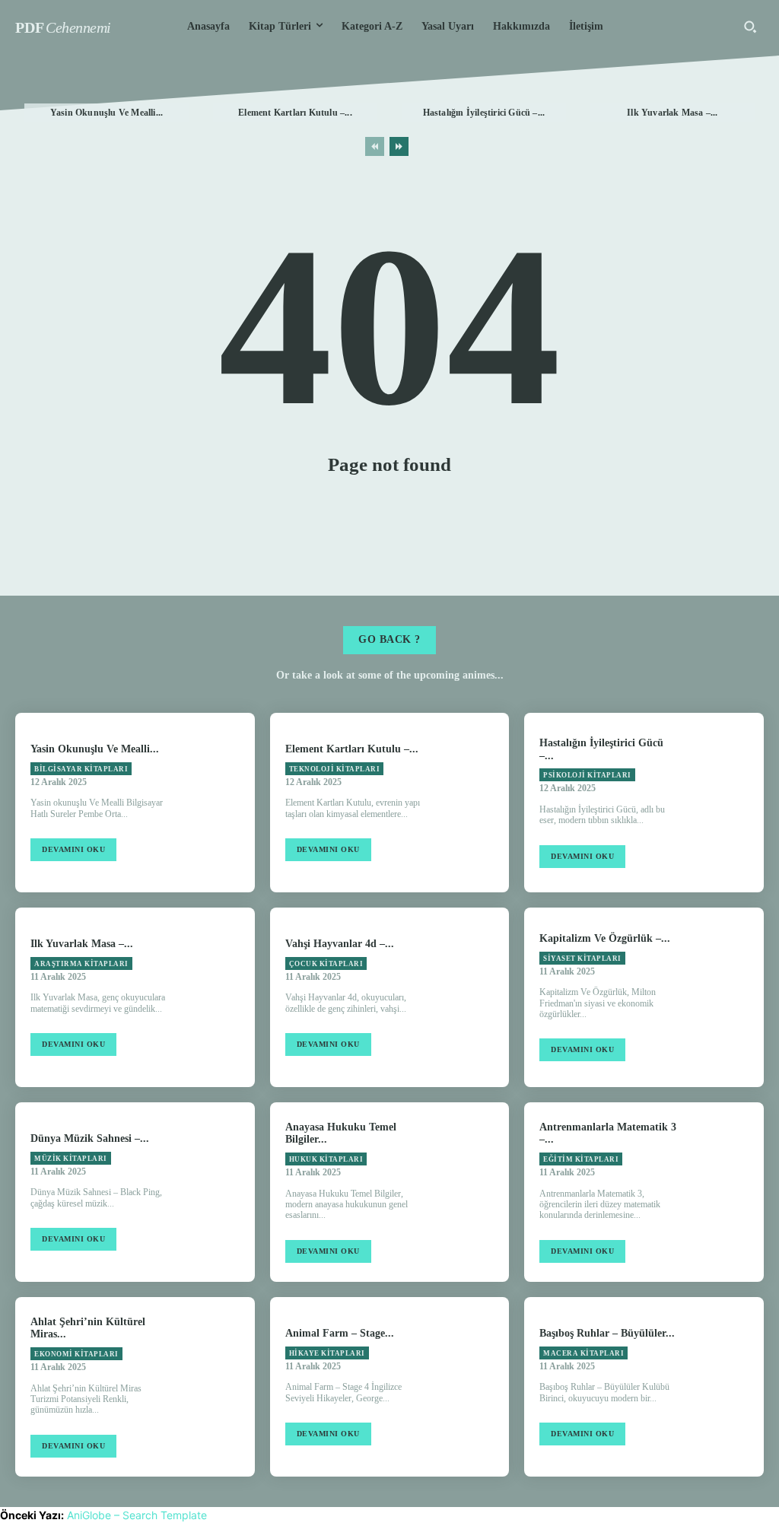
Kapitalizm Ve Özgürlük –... (604, 938)
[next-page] (399, 146)
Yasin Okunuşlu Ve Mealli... (106, 112)
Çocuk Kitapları (326, 964)
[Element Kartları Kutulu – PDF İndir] (473, 802)
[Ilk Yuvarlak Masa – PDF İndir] (218, 997)
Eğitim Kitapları (580, 1159)
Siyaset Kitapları (582, 958)
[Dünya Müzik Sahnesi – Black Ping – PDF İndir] (218, 1192)
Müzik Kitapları (70, 1158)
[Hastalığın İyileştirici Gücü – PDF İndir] (728, 802)
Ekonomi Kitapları (76, 1354)
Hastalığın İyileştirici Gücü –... (484, 112)
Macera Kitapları (583, 1353)
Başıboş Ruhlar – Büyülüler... (607, 1333)
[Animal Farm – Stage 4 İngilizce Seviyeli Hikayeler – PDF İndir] (473, 1387)
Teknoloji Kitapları (334, 769)
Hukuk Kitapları (326, 1159)
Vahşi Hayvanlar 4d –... (339, 943)
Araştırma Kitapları (81, 964)
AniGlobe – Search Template (137, 1515)
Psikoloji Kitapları (587, 775)
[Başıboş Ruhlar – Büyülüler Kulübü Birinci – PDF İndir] (728, 1387)
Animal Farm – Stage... (339, 1333)
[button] (750, 26)
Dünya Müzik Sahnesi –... (89, 1138)
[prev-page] (374, 146)
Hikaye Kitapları (327, 1353)
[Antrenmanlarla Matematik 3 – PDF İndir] (728, 1192)
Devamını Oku (73, 849)
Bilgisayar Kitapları (81, 769)
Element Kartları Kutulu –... (295, 112)
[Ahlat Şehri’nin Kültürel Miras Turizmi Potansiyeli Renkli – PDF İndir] (218, 1387)
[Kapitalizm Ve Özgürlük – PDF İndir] (728, 997)
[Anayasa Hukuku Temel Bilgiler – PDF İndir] (473, 1192)
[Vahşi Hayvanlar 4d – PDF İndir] (473, 997)
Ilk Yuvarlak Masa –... (672, 112)
